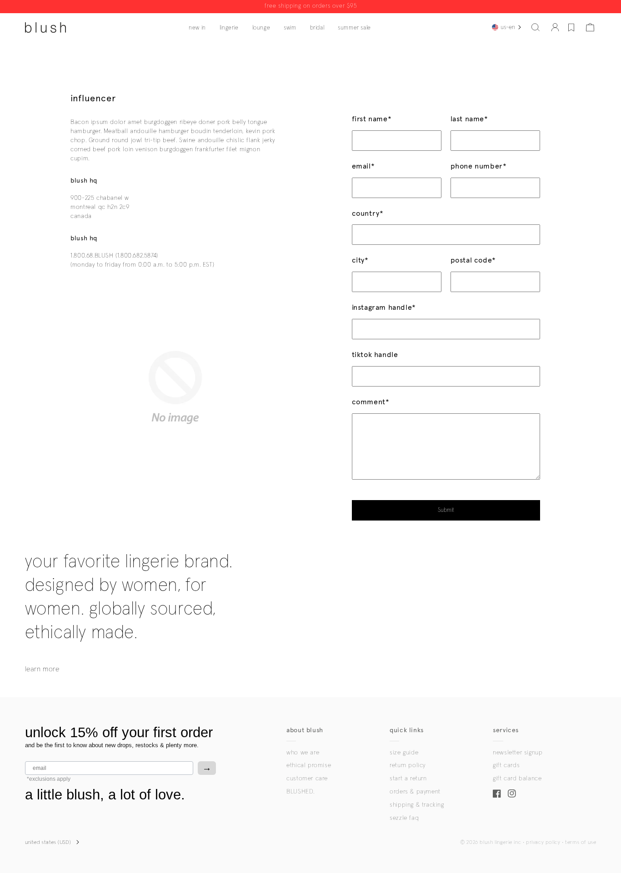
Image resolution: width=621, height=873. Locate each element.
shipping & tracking (417, 805)
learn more (42, 669)
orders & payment (415, 792)
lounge (261, 28)
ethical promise (308, 765)
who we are (302, 752)
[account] (555, 27)
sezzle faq (404, 818)
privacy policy (543, 842)
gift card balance (517, 778)
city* (360, 260)
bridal (317, 28)
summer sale (354, 28)
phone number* (479, 166)
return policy (408, 765)
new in (197, 28)
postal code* (473, 260)
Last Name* (469, 118)
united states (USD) (48, 842)
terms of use (580, 842)
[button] (535, 27)
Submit (446, 510)
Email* (363, 166)
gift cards (506, 765)
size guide (404, 752)
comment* (371, 401)
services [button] (506, 730)
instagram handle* (384, 307)
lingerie (229, 28)
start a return (408, 778)
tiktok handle (375, 354)
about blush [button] (304, 730)
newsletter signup (517, 752)
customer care (307, 778)
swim (290, 28)
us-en (508, 27)
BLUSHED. (300, 792)
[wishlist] (571, 27)
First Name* (372, 118)
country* (368, 213)
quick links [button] (407, 730)
